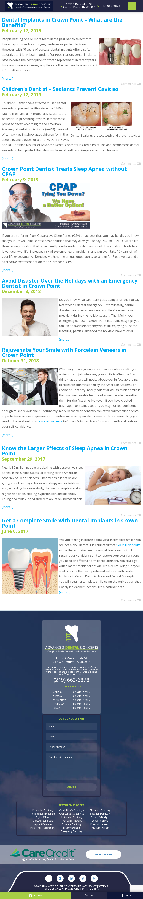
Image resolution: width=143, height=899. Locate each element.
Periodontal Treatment (43, 814)
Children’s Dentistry (100, 810)
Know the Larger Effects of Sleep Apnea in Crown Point (64, 451)
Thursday (58, 704)
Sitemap (103, 886)
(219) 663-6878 (71, 679)
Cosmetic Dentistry (71, 824)
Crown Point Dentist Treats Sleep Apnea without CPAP (64, 171)
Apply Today (103, 854)
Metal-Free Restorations (42, 828)
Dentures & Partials (43, 821)
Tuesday (57, 696)
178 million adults (128, 545)
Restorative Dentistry (71, 817)
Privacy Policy (87, 886)
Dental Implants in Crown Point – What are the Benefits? (62, 22)
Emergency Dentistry (71, 831)
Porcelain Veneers (99, 824)
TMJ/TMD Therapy (100, 828)
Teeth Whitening (71, 828)
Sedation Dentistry (100, 814)
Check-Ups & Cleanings (71, 810)
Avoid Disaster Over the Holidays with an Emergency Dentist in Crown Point (69, 283)
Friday (56, 707)
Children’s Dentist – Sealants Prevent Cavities (60, 88)
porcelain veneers (49, 421)
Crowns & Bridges (99, 817)
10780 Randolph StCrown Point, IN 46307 (71, 660)
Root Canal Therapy (71, 821)
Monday (57, 692)
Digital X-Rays (43, 817)
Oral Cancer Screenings (71, 814)
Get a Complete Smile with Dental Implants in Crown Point (70, 523)
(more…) (7, 78)
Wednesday (59, 700)
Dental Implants (100, 821)
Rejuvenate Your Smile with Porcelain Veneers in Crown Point (64, 352)
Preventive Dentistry (42, 810)
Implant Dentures (43, 824)
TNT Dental (92, 888)
